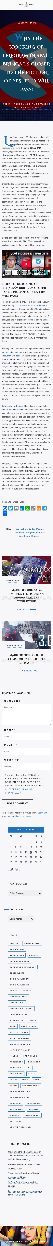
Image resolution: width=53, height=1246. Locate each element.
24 (41, 857)
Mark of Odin (29, 1026)
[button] (48, 4)
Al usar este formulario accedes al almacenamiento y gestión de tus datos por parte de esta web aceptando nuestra (25, 783)
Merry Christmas (20, 1038)
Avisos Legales (39, 1241)
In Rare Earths (18, 1014)
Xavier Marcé (32, 1115)
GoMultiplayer (18, 997)
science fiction (19, 1080)
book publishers (20, 979)
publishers (16, 1062)
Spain (36, 1080)
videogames (16, 1109)
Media (7, 104)
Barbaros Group (20, 961)
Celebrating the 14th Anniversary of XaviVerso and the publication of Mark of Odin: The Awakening (25, 1155)
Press (18, 104)
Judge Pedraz (36, 528)
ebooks (27, 991)
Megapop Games (19, 1032)
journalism (22, 528)
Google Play (17, 1003)
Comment (13, 700)
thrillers (40, 532)
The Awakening (30, 1085)
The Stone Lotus (19, 1097)
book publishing (19, 985)
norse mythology (20, 1050)
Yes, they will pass (14, 406)
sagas (31, 1074)
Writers (14, 1115)
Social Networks (38, 104)
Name (9, 730)
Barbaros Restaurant (23, 967)
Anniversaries (32, 943)
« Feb (10, 868)
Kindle (32, 1020)
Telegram (30, 532)
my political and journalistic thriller (26, 305)
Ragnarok (34, 1062)
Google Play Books (21, 1008)
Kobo (13, 1026)
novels (14, 1056)
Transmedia (33, 1103)
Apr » (17, 868)
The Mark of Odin (20, 1091)
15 (31, 851)
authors (34, 955)
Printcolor (30, 1056)
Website (12, 760)
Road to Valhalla (20, 1068)
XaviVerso (15, 1121)
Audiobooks (17, 955)
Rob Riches (16, 1074)
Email (11, 745)
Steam (13, 1085)
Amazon (14, 943)
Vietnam (33, 1109)
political (19, 532)
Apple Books (17, 949)
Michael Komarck (20, 1044)
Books (13, 991)
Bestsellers (17, 973)
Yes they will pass (27, 107)
